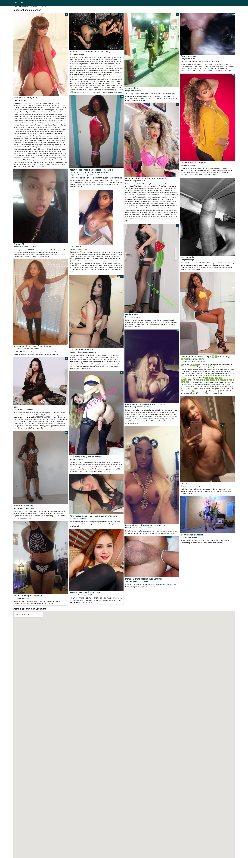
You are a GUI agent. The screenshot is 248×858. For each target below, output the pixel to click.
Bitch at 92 (19, 244)
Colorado (34, 7)
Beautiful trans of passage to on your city (145, 525)
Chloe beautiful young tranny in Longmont (145, 178)
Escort (15, 7)
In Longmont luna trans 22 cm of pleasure (34, 346)
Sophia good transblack (192, 535)
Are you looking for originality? (28, 595)
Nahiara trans (131, 314)
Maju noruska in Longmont (194, 162)
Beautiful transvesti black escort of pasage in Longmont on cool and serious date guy (91, 171)
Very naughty (187, 257)
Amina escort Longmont (25, 97)
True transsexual (189, 56)
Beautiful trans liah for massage (84, 592)
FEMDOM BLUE (18, 3)
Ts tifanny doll (76, 246)
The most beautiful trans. (81, 349)
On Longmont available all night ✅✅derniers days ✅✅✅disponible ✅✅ (205, 357)
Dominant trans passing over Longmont (144, 579)
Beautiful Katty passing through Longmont (145, 404)
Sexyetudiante (132, 88)
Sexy (16, 407)
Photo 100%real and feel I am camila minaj (89, 51)
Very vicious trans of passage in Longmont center (93, 516)
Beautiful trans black (24, 505)
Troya (184, 483)
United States (24, 7)
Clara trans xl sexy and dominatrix (85, 456)
